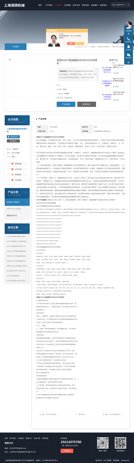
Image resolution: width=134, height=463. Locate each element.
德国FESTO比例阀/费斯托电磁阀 (118, 80)
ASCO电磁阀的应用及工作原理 (17, 246)
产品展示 (58, 5)
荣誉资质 (85, 5)
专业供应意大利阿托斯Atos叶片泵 (119, 93)
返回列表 (82, 414)
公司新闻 (67, 5)
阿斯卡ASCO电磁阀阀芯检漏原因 (17, 261)
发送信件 (13, 141)
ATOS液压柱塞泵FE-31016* (55, 414)
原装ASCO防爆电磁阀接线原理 (17, 251)
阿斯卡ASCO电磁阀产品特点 (17, 266)
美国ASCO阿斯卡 (104, 47)
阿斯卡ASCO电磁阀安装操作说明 (17, 256)
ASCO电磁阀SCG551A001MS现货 (121, 414)
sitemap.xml (125, 460)
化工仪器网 (107, 460)
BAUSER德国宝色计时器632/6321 (17, 281)
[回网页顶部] (128, 34)
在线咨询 (67, 451)
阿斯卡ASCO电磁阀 (118, 47)
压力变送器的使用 (13, 276)
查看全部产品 (12, 215)
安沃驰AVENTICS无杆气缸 (16, 271)
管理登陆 (116, 460)
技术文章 (76, 5)
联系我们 (103, 5)
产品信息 (18, 180)
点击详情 (116, 73)
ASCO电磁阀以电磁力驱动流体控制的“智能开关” (17, 236)
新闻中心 (29, 438)
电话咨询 (128, 42)
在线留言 (94, 5)
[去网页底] (128, 62)
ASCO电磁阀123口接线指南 (16, 241)
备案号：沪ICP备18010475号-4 (47, 460)
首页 (40, 5)
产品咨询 (66, 104)
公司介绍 (18, 169)
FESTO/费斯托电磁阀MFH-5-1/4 (118, 66)
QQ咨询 (128, 50)
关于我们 (49, 5)
